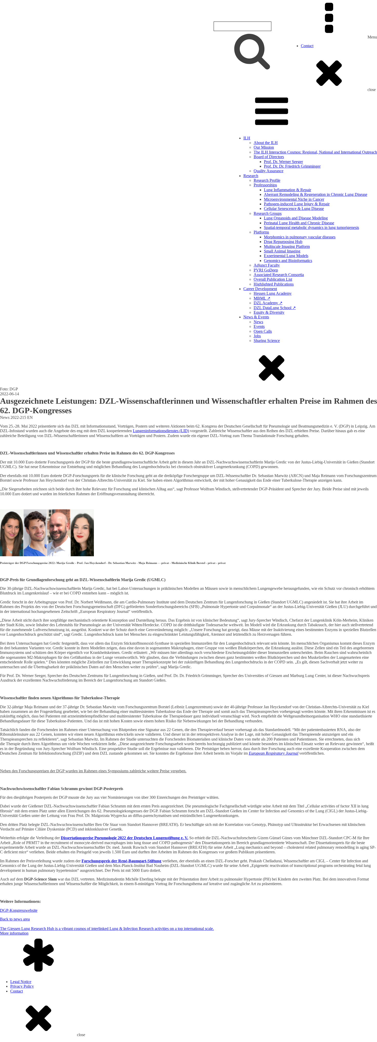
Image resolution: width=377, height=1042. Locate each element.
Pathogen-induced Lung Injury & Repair (297, 204)
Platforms (261, 232)
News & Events (256, 317)
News (258, 322)
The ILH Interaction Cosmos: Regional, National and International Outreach (315, 152)
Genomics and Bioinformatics (288, 260)
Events (259, 326)
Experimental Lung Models (286, 256)
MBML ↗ (262, 298)
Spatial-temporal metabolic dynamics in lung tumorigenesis (311, 227)
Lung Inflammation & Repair (287, 190)
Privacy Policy (22, 986)
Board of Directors (269, 157)
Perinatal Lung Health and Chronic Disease (299, 223)
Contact (307, 46)
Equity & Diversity (269, 312)
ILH (246, 138)
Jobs (257, 336)
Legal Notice (20, 981)
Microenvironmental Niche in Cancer (294, 199)
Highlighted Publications (274, 284)
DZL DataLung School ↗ (275, 308)
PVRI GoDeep (266, 270)
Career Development (260, 289)
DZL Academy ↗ (268, 303)
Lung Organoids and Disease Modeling (296, 218)
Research (250, 176)
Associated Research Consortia (279, 274)
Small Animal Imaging (282, 251)
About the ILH (266, 142)
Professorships (265, 185)
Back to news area (15, 919)
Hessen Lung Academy (273, 293)
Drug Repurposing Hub (283, 241)
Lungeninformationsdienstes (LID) (161, 431)
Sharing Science (267, 340)
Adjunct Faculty (267, 265)
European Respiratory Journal (273, 753)
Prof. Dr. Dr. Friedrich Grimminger (292, 166)
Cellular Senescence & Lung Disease (294, 208)
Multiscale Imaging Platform (287, 246)
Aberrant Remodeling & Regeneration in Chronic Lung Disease (315, 194)
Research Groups (268, 213)
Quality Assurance (268, 171)
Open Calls (263, 331)
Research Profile (267, 180)
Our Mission (264, 147)
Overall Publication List (273, 279)
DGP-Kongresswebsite (18, 910)
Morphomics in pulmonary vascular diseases (299, 237)
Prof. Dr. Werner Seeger (283, 161)
